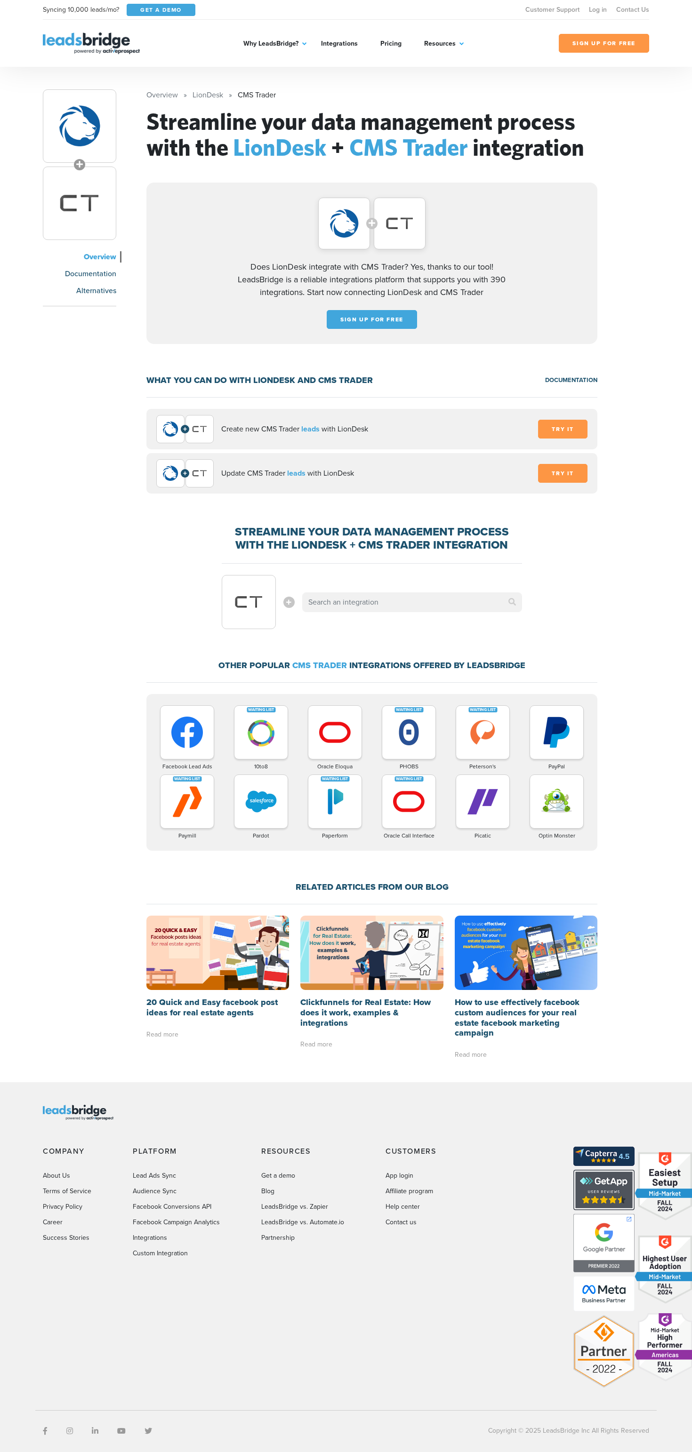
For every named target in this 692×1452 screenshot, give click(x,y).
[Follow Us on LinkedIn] (95, 1431)
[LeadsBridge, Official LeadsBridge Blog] (91, 42)
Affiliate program (409, 1191)
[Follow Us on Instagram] (69, 1431)
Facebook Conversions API (172, 1207)
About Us (56, 1176)
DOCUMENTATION (571, 379)
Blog (267, 1191)
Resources (440, 43)
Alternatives (96, 290)
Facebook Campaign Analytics (176, 1222)
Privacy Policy (62, 1207)
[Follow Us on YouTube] (121, 1431)
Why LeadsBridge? (270, 43)
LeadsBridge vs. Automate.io (302, 1222)
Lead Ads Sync (154, 1176)
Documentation (90, 273)
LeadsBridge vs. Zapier (294, 1207)
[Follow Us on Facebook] (45, 1431)
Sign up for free (371, 319)
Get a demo (278, 1176)
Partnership (278, 1238)
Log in (598, 10)
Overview (100, 256)
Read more (162, 1034)
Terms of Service (67, 1191)
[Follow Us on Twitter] (148, 1431)
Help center (403, 1207)
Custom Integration (160, 1253)
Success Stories (66, 1238)
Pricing (391, 43)
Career (53, 1222)
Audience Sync (155, 1191)
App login (399, 1176)
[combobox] (412, 602)
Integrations (339, 43)
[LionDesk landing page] (79, 126)
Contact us (401, 1222)
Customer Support (552, 10)
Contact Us (632, 10)
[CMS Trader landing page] (79, 203)
